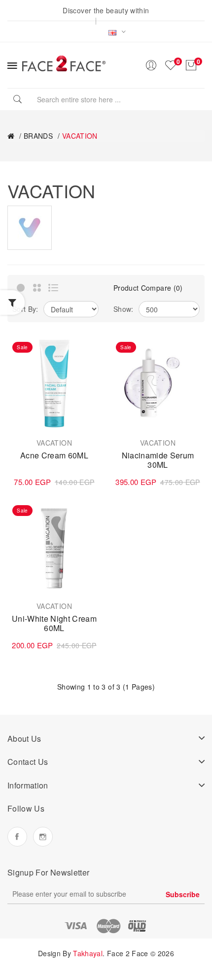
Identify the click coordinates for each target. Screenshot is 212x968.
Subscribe (183, 894)
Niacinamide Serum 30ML (158, 460)
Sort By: (25, 309)
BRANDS (38, 136)
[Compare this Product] (89, 366)
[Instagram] (43, 837)
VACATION (80, 136)
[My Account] (150, 65)
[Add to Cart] (21, 418)
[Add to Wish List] (89, 349)
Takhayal (88, 953)
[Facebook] (17, 837)
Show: (123, 309)
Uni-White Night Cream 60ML (54, 623)
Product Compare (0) (148, 288)
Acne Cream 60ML (54, 455)
